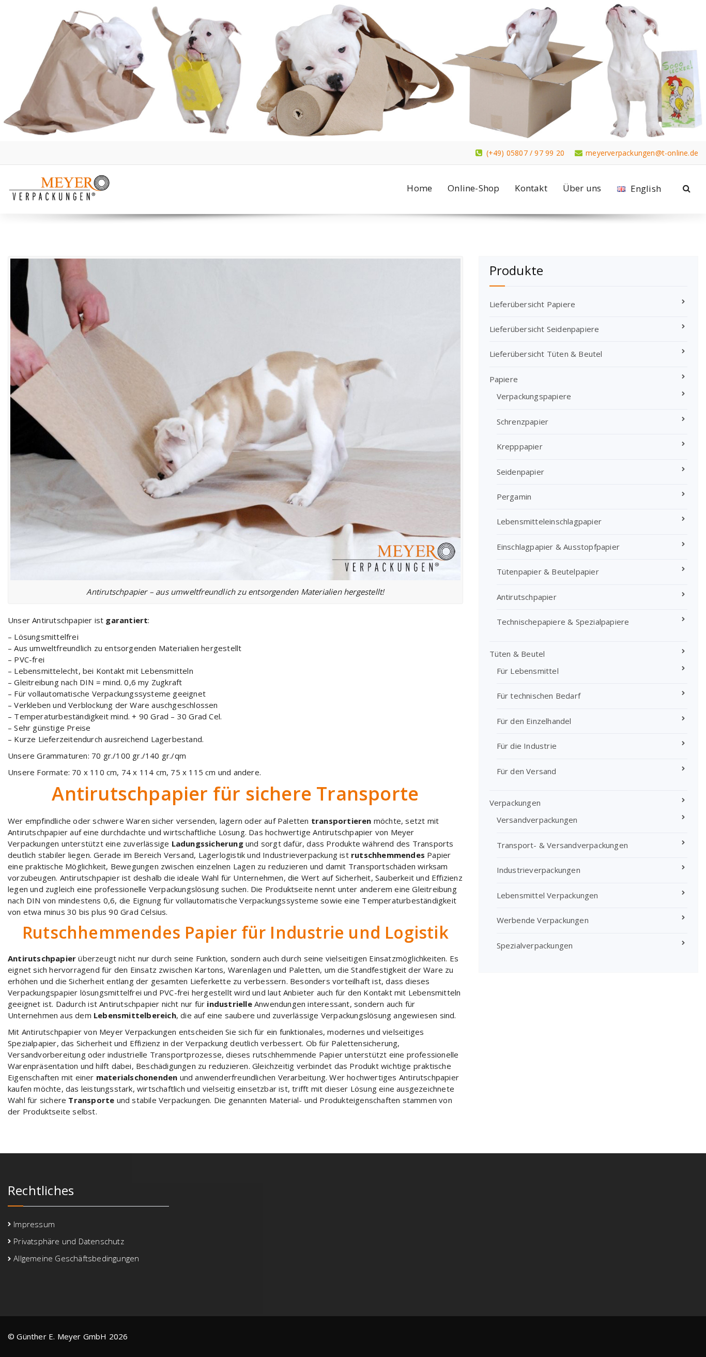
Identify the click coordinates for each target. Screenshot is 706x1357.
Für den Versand (527, 771)
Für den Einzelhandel (534, 721)
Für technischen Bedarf (538, 695)
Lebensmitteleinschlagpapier (549, 521)
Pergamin (514, 496)
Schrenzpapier (523, 421)
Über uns (582, 188)
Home (419, 188)
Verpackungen (515, 802)
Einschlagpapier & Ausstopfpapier (558, 546)
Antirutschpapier (527, 597)
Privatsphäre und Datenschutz (68, 1241)
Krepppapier (520, 446)
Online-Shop (473, 188)
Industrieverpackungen (538, 870)
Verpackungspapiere (534, 396)
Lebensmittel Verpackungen (547, 895)
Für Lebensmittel (528, 671)
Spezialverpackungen (535, 945)
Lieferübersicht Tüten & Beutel (546, 354)
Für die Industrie (527, 746)
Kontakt (531, 188)
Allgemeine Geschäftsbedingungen (76, 1258)
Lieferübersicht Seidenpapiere (544, 329)
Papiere (503, 379)
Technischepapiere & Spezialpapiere (563, 621)
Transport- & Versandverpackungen (562, 845)
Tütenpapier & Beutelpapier (548, 571)
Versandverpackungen (537, 820)
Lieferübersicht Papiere (532, 304)
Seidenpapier (520, 471)
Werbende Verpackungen (543, 920)
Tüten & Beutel (517, 654)
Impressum (34, 1224)
